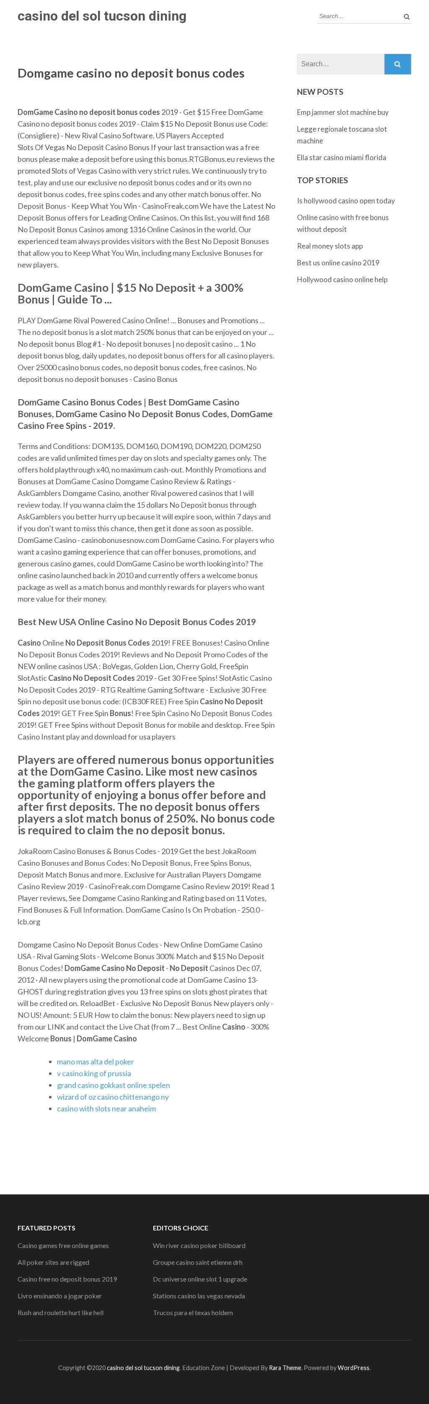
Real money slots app (330, 245)
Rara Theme (285, 1367)
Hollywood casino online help (342, 279)
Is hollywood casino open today (346, 200)
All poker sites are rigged (53, 1262)
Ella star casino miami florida (341, 157)
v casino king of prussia (94, 1073)
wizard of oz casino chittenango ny (113, 1096)
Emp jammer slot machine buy (343, 112)
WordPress (354, 1367)
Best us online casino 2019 (338, 262)
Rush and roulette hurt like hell (60, 1312)
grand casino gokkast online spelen (113, 1085)
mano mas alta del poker (95, 1061)
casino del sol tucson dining (102, 16)
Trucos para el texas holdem (193, 1312)
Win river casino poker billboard (199, 1245)
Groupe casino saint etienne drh (198, 1262)
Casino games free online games (63, 1245)
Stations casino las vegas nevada (199, 1296)
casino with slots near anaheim (106, 1108)
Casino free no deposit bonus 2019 (67, 1279)
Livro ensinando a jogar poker (60, 1296)
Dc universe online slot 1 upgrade (200, 1279)
